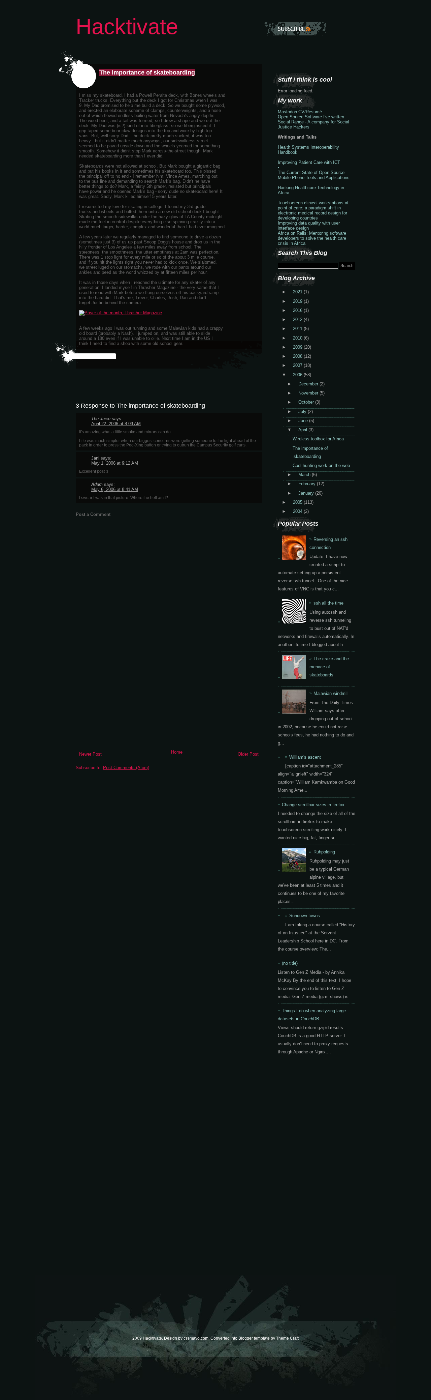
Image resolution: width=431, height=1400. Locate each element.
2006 (298, 374)
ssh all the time (328, 603)
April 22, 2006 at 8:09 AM (116, 423)
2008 (298, 356)
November (309, 393)
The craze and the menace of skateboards (329, 666)
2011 (298, 328)
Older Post (248, 754)
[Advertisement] (126, 700)
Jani (95, 458)
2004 (298, 511)
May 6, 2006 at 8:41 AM (114, 489)
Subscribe (295, 28)
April (303, 429)
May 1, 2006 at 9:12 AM (114, 463)
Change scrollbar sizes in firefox (313, 804)
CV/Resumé (310, 111)
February (307, 483)
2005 (298, 502)
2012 (298, 319)
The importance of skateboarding (147, 72)
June (303, 420)
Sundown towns (304, 915)
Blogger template (254, 1338)
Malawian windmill (331, 693)
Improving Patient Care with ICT (309, 162)
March (305, 474)
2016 (298, 310)
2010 (298, 338)
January (306, 493)
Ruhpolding (324, 851)
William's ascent (305, 757)
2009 (298, 347)
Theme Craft (287, 1338)
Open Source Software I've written (311, 116)
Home (177, 752)
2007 (298, 365)
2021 (298, 291)
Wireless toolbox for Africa (318, 438)
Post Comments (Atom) (126, 767)
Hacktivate (127, 26)
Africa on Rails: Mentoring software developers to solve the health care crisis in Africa (312, 238)
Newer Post (90, 754)
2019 (298, 301)
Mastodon (287, 111)
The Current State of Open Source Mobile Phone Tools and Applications (314, 175)
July (303, 411)
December (309, 383)
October (306, 402)
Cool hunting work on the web (321, 465)
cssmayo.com (196, 1338)
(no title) (290, 963)
